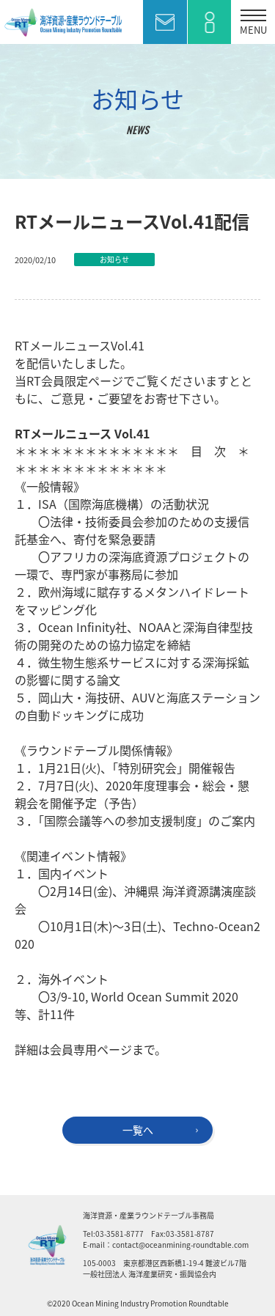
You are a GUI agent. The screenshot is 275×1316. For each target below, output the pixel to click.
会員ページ (209, 22)
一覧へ (137, 1129)
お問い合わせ (165, 22)
